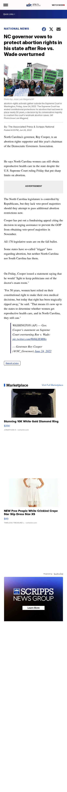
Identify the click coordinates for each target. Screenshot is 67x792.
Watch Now (57, 5)
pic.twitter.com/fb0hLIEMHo (30, 339)
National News (16, 28)
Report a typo (12, 363)
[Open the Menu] (5, 5)
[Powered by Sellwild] (58, 574)
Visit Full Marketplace (52, 385)
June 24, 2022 (43, 351)
